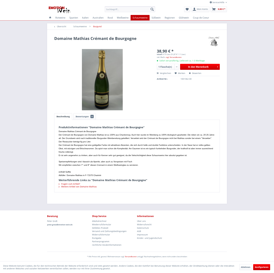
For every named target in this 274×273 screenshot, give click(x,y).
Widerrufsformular (101, 234)
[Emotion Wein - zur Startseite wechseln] (59, 10)
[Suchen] (152, 9)
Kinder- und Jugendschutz (149, 238)
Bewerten (196, 73)
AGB (139, 231)
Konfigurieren (261, 267)
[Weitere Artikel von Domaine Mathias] (214, 41)
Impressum (142, 234)
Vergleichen (165, 73)
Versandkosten (131, 256)
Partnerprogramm (100, 241)
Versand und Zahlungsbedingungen (109, 231)
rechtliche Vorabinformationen (106, 245)
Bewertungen (84, 116)
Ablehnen (245, 267)
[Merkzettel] (187, 9)
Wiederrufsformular (101, 224)
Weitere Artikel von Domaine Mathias (79, 186)
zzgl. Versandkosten (174, 57)
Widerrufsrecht (144, 224)
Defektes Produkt (100, 228)
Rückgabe (96, 238)
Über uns (141, 221)
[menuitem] (130, 9)
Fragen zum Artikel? (70, 184)
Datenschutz (143, 228)
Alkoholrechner (99, 221)
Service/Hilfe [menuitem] (218, 2)
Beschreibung (63, 116)
